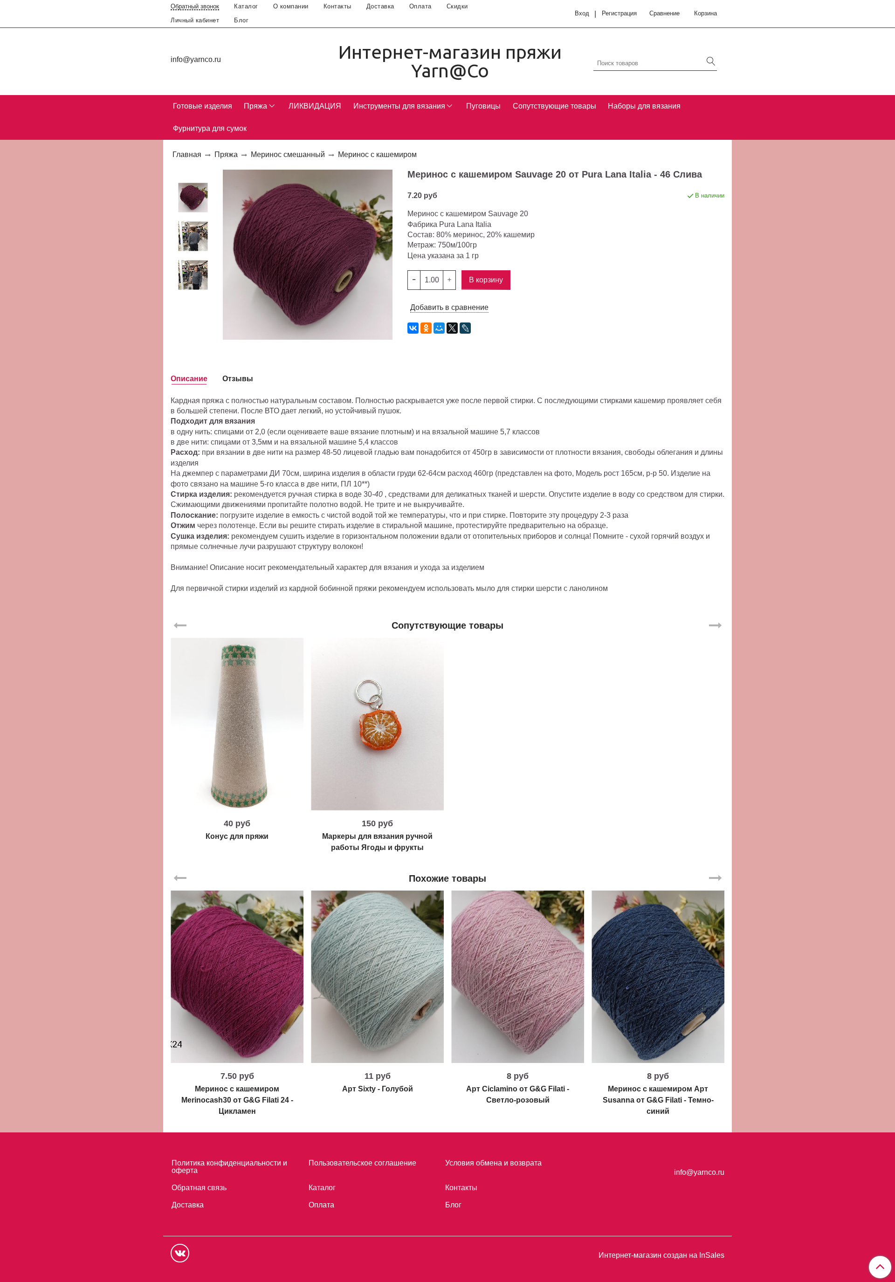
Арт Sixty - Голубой (377, 1089)
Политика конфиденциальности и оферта (229, 1166)
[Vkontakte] (180, 1253)
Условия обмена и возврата (493, 1163)
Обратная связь (199, 1188)
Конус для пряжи (237, 836)
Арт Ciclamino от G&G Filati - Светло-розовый (517, 1094)
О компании (291, 6)
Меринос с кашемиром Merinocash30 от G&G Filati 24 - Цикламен (237, 1100)
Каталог (246, 6)
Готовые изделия (202, 106)
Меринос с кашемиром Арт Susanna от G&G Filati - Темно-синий (658, 1100)
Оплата (420, 6)
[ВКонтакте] (413, 328)
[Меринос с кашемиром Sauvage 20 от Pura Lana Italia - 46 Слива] (192, 197)
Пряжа (255, 106)
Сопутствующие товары (554, 106)
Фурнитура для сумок (210, 128)
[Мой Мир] (439, 328)
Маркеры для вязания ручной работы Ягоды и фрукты (377, 841)
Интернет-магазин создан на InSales (661, 1255)
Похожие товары (447, 878)
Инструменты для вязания (399, 106)
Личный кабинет (195, 20)
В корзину (237, 806)
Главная (186, 154)
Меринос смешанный (288, 154)
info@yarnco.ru (196, 59)
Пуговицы (483, 106)
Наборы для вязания (644, 106)
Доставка (380, 6)
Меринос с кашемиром (377, 154)
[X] (452, 328)
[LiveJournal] (465, 328)
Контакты (337, 6)
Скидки (457, 6)
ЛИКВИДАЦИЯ (315, 106)
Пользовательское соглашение (362, 1163)
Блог (241, 20)
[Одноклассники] (426, 328)
